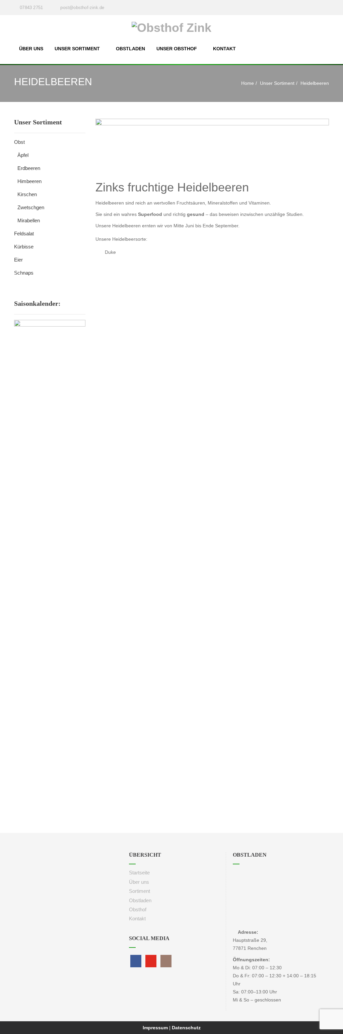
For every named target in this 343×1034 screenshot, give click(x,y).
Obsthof (137, 909)
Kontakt (224, 48)
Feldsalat (24, 233)
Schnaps (23, 273)
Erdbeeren (28, 168)
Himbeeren (29, 181)
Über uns (31, 48)
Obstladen (130, 48)
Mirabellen (28, 220)
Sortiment (139, 891)
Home (247, 83)
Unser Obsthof (176, 48)
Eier (18, 260)
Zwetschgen (30, 207)
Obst (19, 142)
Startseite (139, 872)
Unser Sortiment (77, 48)
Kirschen (27, 194)
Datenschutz (186, 1027)
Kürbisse (23, 246)
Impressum (156, 1027)
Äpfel (22, 155)
